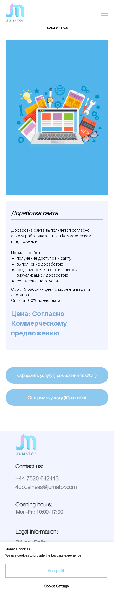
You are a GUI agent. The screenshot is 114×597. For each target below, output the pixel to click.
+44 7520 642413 (37, 478)
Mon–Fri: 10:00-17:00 (39, 512)
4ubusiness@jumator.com (46, 487)
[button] (57, 375)
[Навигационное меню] (104, 13)
